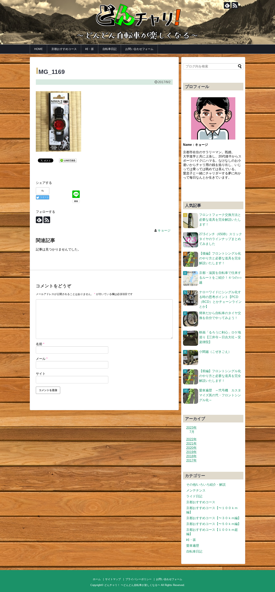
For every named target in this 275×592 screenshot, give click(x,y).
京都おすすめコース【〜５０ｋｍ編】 (213, 524)
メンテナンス (196, 490)
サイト (40, 373)
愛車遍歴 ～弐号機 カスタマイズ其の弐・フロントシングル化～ (220, 395)
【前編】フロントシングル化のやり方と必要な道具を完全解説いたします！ (220, 375)
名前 (40, 344)
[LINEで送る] (68, 160)
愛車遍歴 (192, 545)
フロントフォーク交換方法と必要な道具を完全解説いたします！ (220, 219)
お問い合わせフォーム (139, 49)
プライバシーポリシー (138, 579)
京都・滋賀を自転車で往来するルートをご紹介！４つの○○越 (220, 277)
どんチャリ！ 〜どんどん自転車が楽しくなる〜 (132, 585)
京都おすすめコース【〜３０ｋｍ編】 (213, 518)
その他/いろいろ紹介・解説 (206, 484)
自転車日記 (109, 49)
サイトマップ (113, 579)
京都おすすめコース (64, 49)
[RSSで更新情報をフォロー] (235, 5)
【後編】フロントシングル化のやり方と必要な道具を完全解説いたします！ (220, 258)
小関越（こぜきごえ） (215, 351)
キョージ (164, 230)
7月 (191, 432)
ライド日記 (194, 496)
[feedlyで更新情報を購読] (227, 5)
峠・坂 (89, 49)
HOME (38, 49)
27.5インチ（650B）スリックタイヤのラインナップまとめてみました (220, 238)
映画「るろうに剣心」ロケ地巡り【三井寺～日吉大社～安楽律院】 (220, 337)
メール (42, 358)
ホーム (97, 579)
